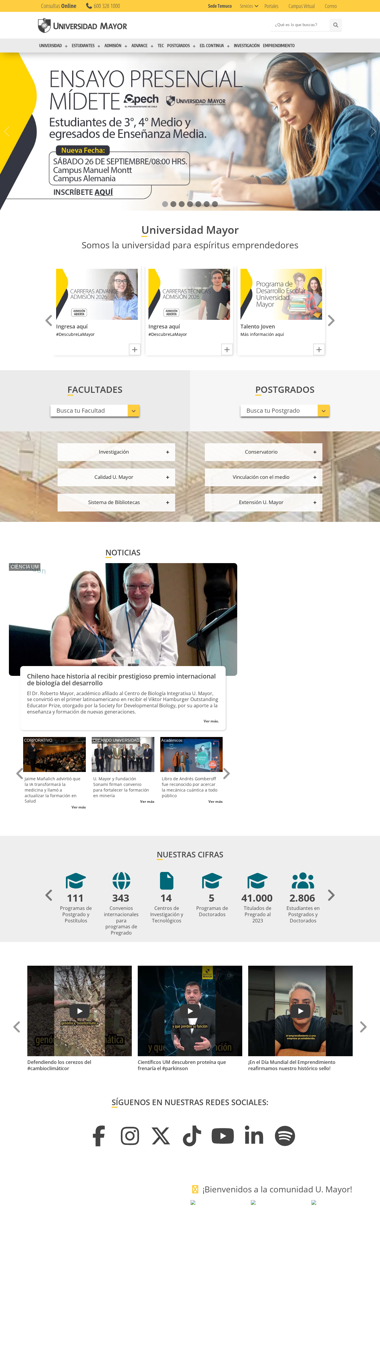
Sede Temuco (220, 6)
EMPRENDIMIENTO (279, 45)
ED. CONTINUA (212, 45)
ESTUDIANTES (83, 45)
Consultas (58, 6)
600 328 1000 (106, 6)
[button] (165, 204)
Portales (271, 5)
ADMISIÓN (112, 45)
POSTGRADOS (178, 45)
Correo (331, 5)
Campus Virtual (302, 5)
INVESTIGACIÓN (247, 45)
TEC (161, 45)
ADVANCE (140, 45)
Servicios (246, 6)
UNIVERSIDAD (50, 45)
